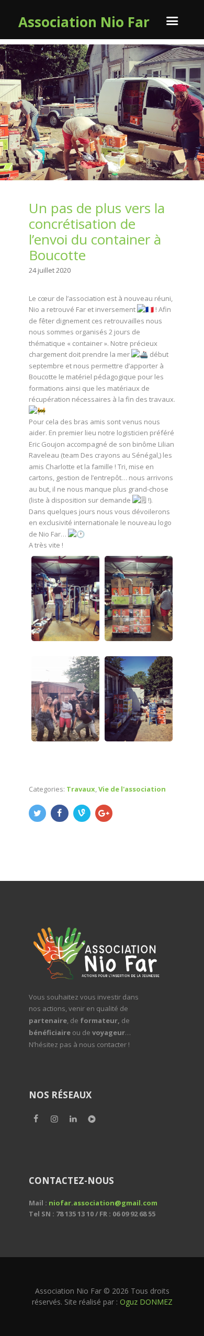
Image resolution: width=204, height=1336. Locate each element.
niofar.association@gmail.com (103, 1202)
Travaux (80, 789)
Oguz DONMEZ (146, 1302)
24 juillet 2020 (50, 270)
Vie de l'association (132, 789)
